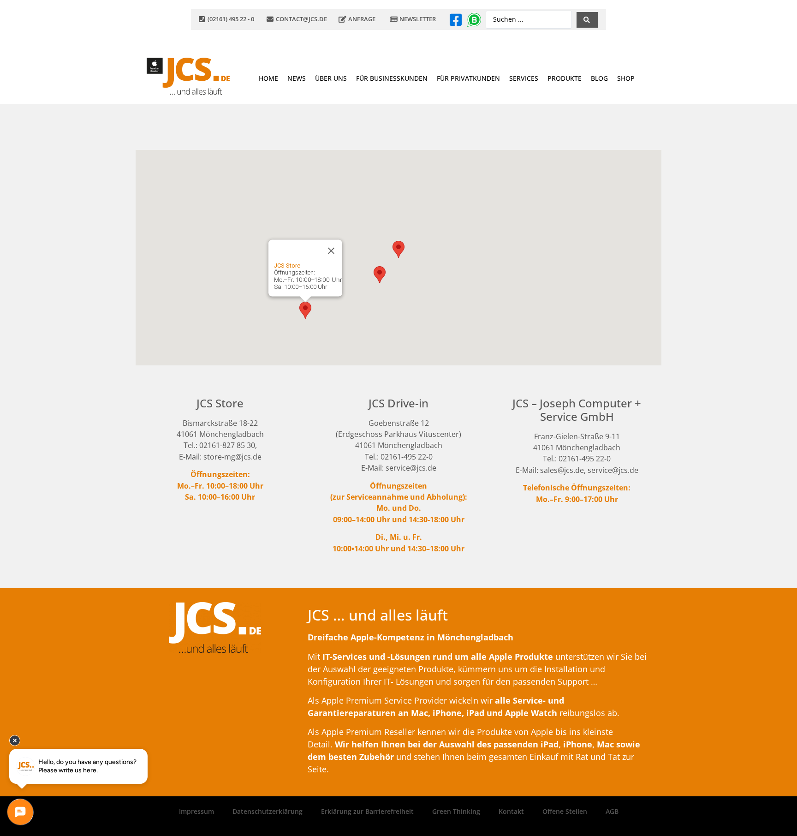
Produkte (564, 78)
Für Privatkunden (468, 78)
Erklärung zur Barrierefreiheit (367, 811)
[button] (305, 310)
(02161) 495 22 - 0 (231, 19)
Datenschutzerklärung (267, 811)
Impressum (196, 811)
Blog (599, 78)
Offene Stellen (564, 811)
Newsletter (417, 19)
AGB (612, 811)
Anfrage (361, 19)
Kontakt (511, 811)
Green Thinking (456, 811)
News (296, 78)
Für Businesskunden (392, 78)
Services (523, 78)
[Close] (331, 250)
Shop (626, 78)
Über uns (331, 78)
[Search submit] (587, 20)
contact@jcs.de (301, 19)
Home (268, 78)
